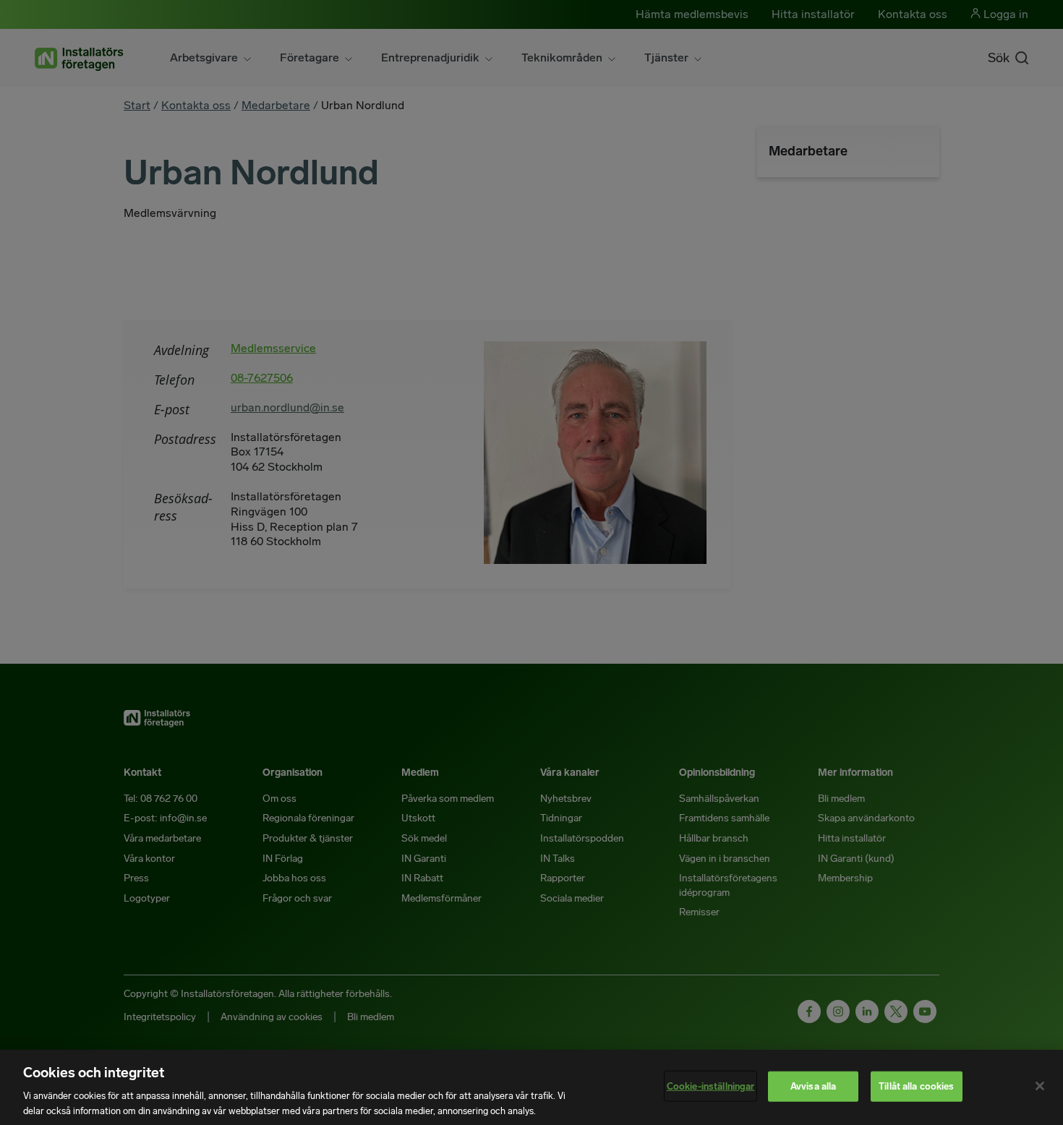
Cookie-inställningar (711, 1086)
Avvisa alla (813, 1086)
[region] (531, 1087)
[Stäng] (1040, 1086)
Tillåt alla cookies (916, 1086)
